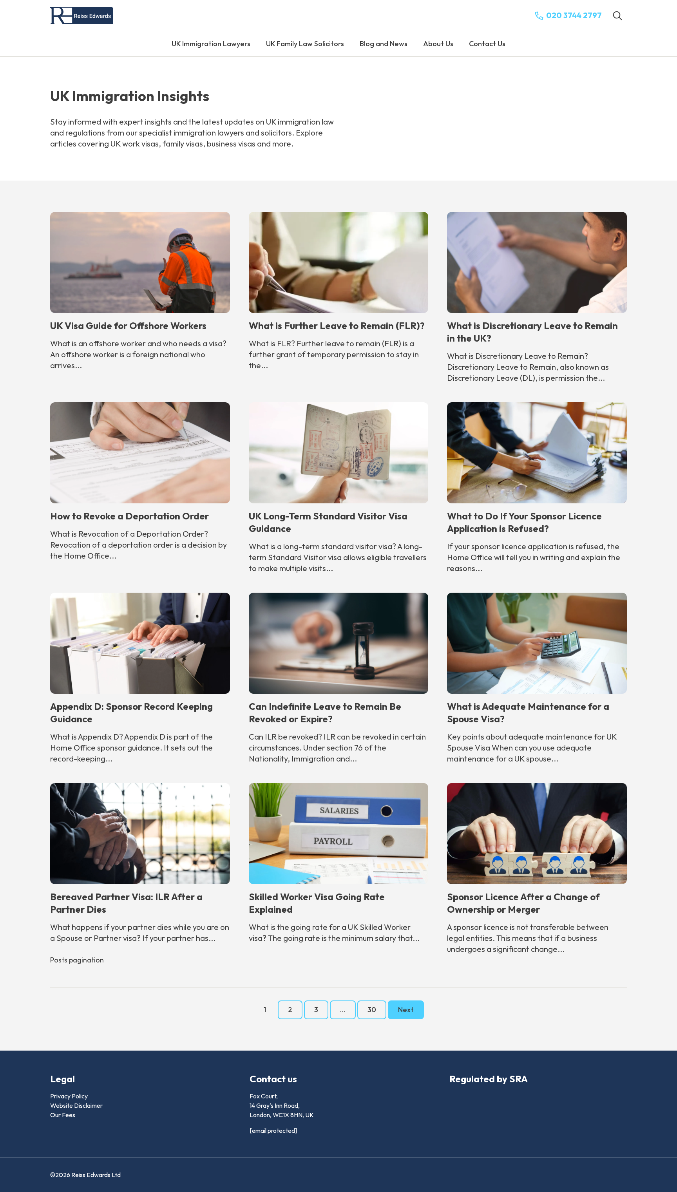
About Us (438, 43)
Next (406, 1009)
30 (371, 1009)
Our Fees (62, 1115)
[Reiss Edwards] (81, 16)
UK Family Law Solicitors (305, 43)
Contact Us (487, 43)
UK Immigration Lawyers (211, 43)
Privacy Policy (69, 1096)
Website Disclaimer (76, 1105)
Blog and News (383, 43)
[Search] (617, 15)
